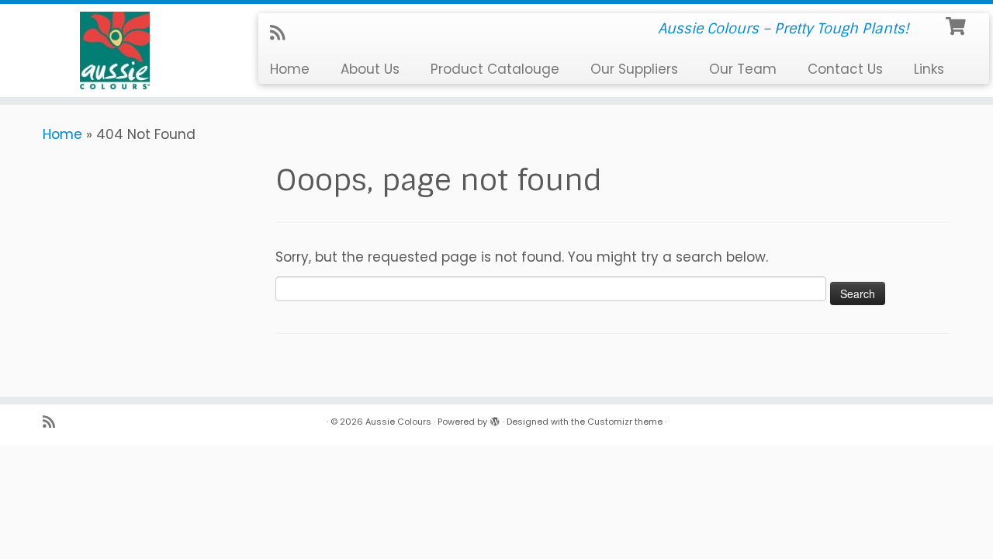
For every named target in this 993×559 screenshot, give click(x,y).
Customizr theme (625, 421)
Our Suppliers (634, 69)
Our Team (743, 69)
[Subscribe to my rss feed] (282, 33)
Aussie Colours (398, 421)
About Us (370, 69)
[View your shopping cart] (958, 24)
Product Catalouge (495, 69)
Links (929, 69)
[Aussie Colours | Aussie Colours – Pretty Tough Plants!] (114, 50)
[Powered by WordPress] (495, 418)
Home (290, 69)
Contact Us (845, 69)
